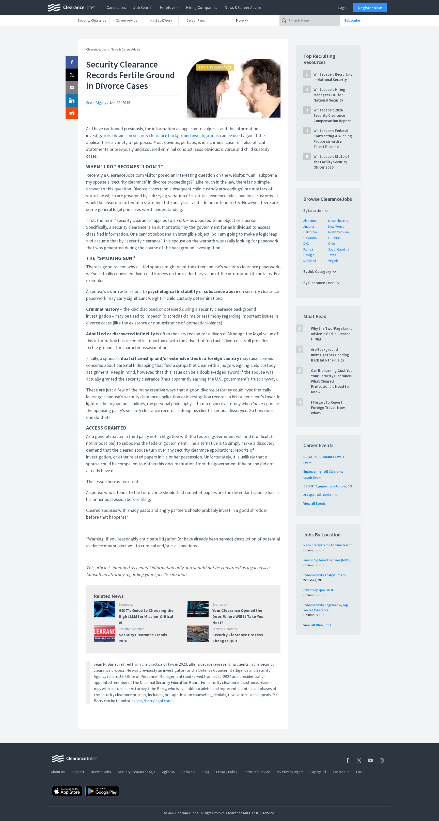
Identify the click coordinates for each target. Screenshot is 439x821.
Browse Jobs (101, 771)
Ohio (331, 243)
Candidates (116, 7)
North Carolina (338, 232)
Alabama (309, 221)
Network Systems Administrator (327, 545)
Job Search (142, 7)
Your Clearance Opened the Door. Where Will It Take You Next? (237, 616)
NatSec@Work (161, 20)
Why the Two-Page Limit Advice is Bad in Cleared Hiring (331, 333)
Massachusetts (338, 221)
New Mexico (336, 226)
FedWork (189, 771)
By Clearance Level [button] (319, 282)
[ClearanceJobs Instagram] (382, 760)
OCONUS (334, 238)
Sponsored (126, 604)
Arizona (308, 226)
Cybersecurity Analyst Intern (324, 575)
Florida (308, 249)
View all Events (314, 503)
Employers (169, 7)
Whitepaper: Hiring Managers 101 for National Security (329, 95)
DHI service (265, 813)
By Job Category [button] (317, 271)
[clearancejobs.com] (73, 7)
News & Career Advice (243, 7)
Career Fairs (195, 20)
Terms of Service (257, 771)
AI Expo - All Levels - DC (320, 495)
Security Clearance (92, 20)
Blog (205, 771)
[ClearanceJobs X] (359, 760)
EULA (360, 771)
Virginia (333, 261)
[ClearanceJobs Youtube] (370, 760)
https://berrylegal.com (151, 700)
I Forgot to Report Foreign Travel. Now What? (328, 407)
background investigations (193, 135)
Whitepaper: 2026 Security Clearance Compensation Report (332, 115)
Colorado (310, 238)
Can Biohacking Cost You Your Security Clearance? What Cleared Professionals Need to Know (332, 381)
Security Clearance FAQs (136, 771)
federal (204, 436)
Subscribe (352, 20)
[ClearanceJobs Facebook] (347, 760)
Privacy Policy (226, 771)
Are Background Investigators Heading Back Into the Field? (330, 355)
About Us (58, 771)
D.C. (306, 243)
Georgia (308, 255)
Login (343, 7)
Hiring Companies (201, 7)
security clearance (150, 135)
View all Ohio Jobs (317, 625)
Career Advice (126, 20)
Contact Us (341, 771)
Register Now (370, 7)
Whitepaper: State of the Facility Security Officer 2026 (331, 162)
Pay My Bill (318, 771)
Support (78, 771)
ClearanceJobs (96, 49)
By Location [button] (313, 210)
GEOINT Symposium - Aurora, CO (327, 486)
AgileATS (168, 771)
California (310, 232)
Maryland (309, 261)
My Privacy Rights (290, 771)
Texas (332, 255)
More (240, 20)
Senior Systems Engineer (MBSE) (327, 560)
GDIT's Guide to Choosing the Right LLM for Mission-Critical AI (146, 616)
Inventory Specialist (318, 590)
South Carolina (338, 249)
